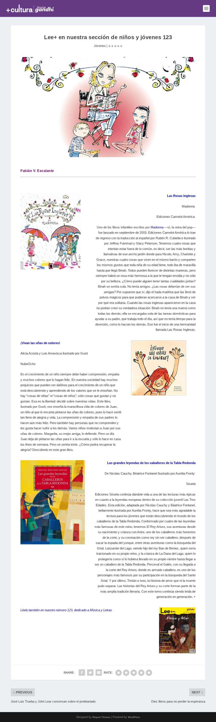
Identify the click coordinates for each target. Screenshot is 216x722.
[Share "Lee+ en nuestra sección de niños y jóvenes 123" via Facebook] (82, 672)
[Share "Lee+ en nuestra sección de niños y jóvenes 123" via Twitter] (90, 672)
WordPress (134, 717)
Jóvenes (100, 46)
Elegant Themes (101, 717)
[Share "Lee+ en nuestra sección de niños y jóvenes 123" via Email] (98, 672)
